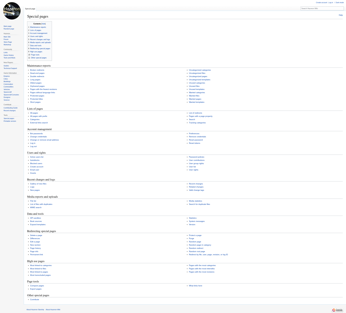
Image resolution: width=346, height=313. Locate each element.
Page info (34, 251)
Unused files (194, 86)
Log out (33, 146)
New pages (35, 190)
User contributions (196, 160)
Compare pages (37, 286)
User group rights (196, 163)
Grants (33, 173)
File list (33, 201)
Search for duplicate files (199, 204)
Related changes (196, 187)
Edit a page (35, 242)
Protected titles (36, 99)
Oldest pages (35, 83)
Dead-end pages (37, 73)
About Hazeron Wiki (53, 310)
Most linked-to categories (41, 265)
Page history (35, 248)
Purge (191, 238)
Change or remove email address (44, 140)
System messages (197, 221)
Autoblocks (34, 160)
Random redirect (196, 248)
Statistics (193, 218)
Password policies (196, 157)
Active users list (36, 157)
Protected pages (37, 96)
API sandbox (35, 218)
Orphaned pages (37, 86)
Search (192, 119)
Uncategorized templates (199, 80)
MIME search (35, 207)
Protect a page (195, 235)
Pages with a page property (200, 116)
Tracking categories (197, 123)
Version (192, 224)
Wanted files (194, 96)
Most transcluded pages (40, 275)
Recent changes (196, 184)
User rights (193, 170)
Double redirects (37, 76)
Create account (36, 167)
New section (35, 245)
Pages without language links (42, 92)
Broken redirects (37, 70)
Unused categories (197, 83)
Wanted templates (196, 102)
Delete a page (36, 235)
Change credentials (38, 137)
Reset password (196, 140)
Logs (32, 187)
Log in (32, 143)
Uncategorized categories (200, 70)
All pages (34, 113)
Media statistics (195, 201)
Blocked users (36, 163)
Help (341, 15)
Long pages (35, 80)
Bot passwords (36, 133)
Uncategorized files (197, 73)
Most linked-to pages (39, 272)
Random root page (197, 251)
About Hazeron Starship (35, 310)
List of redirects (195, 113)
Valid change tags (196, 190)
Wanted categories (197, 92)
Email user (34, 170)
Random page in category (200, 245)
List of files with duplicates (41, 204)
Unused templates (196, 89)
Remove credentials (197, 137)
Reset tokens (194, 143)
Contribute (34, 299)
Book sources (36, 221)
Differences (35, 238)
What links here (195, 286)
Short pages (35, 102)
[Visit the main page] (12, 11)
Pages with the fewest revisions (43, 89)
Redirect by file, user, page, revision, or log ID (208, 254)
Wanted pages (195, 99)
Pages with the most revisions (201, 272)
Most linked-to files (38, 269)
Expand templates (38, 224)
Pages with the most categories (202, 265)
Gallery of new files (38, 184)
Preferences (194, 133)
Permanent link (36, 254)
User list (192, 167)
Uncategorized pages (198, 76)
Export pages (35, 289)
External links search (39, 123)
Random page (195, 242)
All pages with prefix (38, 116)
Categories (34, 119)
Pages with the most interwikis (202, 269)
